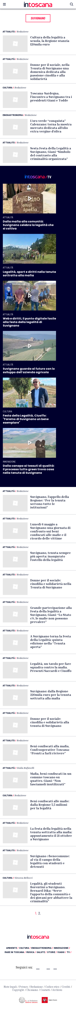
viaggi (61, 952)
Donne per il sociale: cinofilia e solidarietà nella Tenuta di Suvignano (50, 583)
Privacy (23, 986)
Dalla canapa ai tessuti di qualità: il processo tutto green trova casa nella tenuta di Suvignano (28, 469)
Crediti (66, 986)
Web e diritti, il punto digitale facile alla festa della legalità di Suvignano (29, 322)
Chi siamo (32, 990)
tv (69, 952)
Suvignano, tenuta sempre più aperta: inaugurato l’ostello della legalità (50, 556)
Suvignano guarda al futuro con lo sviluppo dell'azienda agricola (29, 370)
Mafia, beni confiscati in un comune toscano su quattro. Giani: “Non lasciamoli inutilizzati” (50, 779)
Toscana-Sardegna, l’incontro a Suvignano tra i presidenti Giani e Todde (51, 96)
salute (41, 952)
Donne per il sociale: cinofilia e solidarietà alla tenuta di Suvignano (49, 722)
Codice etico (52, 986)
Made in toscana (15, 952)
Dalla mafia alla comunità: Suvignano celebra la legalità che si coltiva (28, 225)
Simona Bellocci (23, 877)
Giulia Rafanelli (25, 767)
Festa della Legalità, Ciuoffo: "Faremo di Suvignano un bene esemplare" (26, 419)
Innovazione (9, 461)
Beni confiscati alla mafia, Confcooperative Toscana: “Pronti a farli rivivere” (49, 749)
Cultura (7, 87)
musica (31, 952)
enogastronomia (42, 947)
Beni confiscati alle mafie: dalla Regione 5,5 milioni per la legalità (49, 804)
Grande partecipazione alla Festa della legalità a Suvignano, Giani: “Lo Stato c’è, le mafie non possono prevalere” (51, 615)
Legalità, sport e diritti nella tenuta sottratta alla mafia (29, 273)
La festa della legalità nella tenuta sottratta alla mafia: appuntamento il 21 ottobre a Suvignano (51, 834)
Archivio (57, 990)
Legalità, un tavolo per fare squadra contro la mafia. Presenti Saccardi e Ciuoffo (50, 667)
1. (36, 913)
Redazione (22, 31)
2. (39, 913)
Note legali (10, 986)
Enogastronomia (13, 114)
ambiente (12, 947)
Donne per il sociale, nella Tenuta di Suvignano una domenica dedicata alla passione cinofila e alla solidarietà (49, 72)
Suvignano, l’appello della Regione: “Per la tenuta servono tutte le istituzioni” (49, 502)
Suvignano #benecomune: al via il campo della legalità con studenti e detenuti (50, 861)
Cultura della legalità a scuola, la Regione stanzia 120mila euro (49, 40)
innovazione (62, 947)
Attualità (9, 31)
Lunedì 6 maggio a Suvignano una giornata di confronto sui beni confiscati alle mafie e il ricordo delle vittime (50, 531)
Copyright (18, 990)
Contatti (45, 990)
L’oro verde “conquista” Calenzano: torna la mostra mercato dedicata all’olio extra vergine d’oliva (51, 126)
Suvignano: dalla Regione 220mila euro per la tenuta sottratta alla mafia (50, 694)
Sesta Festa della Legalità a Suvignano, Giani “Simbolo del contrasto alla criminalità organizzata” (50, 153)
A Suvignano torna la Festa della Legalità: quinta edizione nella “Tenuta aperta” (50, 641)
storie (52, 952)
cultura (25, 947)
